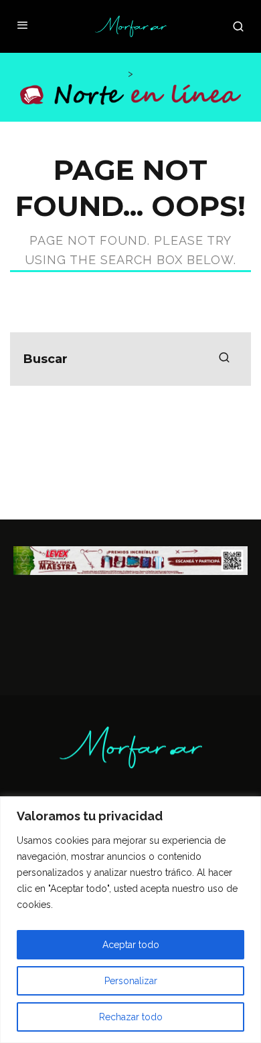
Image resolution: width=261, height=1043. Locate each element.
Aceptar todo (130, 944)
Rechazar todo (131, 1017)
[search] (224, 359)
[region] (130, 919)
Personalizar (130, 980)
